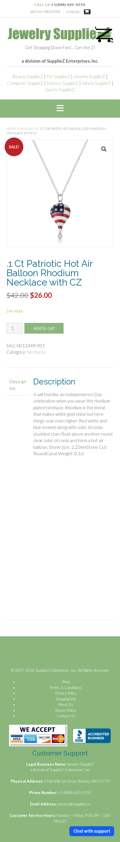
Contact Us (66, 716)
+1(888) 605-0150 (68, 4)
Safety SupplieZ (96, 83)
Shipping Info (66, 699)
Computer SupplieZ (25, 83)
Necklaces (27, 128)
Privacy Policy (66, 693)
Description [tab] (17, 385)
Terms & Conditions (66, 687)
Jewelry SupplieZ (89, 76)
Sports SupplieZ (60, 89)
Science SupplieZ (62, 83)
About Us (65, 704)
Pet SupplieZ (58, 76)
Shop (66, 681)
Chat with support (91, 831)
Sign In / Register (45, 11)
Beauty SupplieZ (28, 76)
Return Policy (65, 710)
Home (11, 128)
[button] (60, 108)
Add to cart (43, 328)
